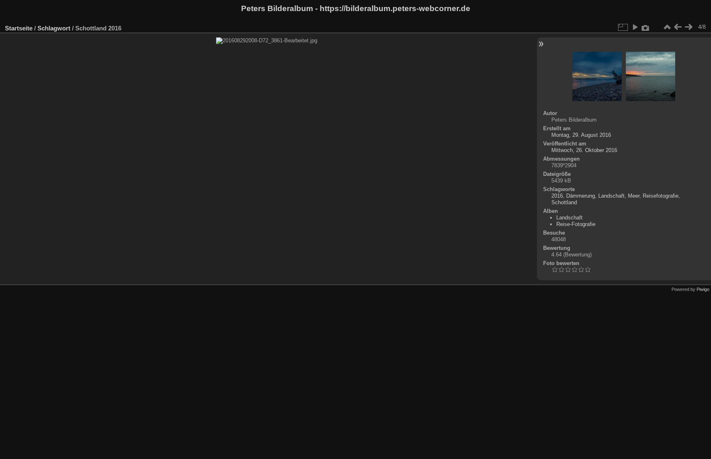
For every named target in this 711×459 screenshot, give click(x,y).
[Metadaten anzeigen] (645, 27)
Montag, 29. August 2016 (581, 135)
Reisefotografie (660, 196)
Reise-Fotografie (575, 224)
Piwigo (703, 289)
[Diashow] (635, 27)
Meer (633, 196)
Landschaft (611, 196)
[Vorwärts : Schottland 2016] (688, 27)
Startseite (19, 28)
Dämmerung (580, 196)
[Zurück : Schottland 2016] (677, 27)
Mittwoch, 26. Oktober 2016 (584, 150)
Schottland (564, 202)
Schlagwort (53, 28)
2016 (557, 196)
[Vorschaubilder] (667, 27)
